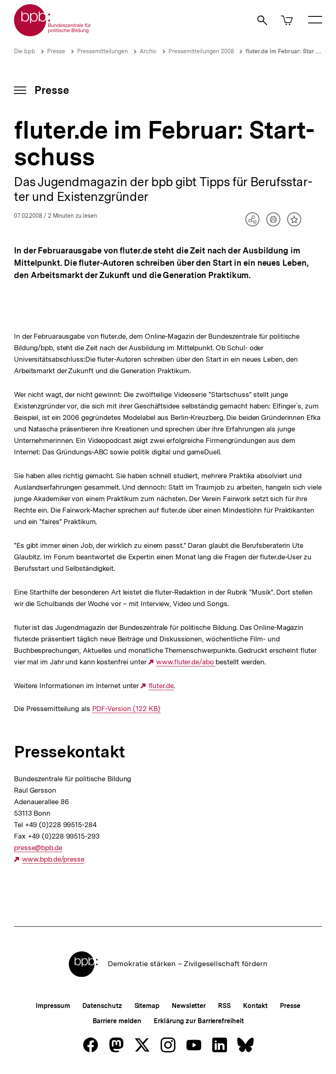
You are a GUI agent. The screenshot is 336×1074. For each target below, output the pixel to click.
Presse (56, 51)
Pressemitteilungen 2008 (202, 51)
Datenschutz (102, 1006)
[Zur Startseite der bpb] (53, 34)
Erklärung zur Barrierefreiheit (198, 1021)
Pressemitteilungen (102, 51)
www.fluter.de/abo (186, 662)
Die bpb (24, 51)
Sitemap (146, 1006)
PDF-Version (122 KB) (126, 709)
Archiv (148, 51)
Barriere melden (117, 1021)
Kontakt (255, 1006)
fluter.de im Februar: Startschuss (290, 51)
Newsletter (189, 1006)
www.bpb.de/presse (53, 859)
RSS (224, 1006)
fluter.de (161, 686)
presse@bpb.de (38, 848)
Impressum (53, 1006)
